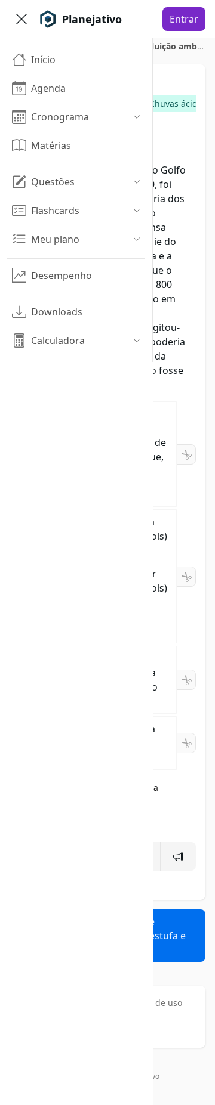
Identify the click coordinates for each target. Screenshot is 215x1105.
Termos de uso (153, 1002)
